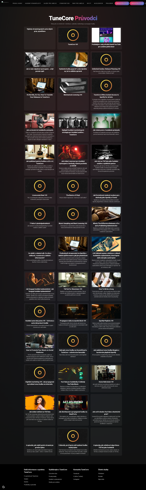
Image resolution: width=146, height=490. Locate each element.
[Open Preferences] (3, 487)
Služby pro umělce (50, 3)
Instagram (76, 479)
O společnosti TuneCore (31, 476)
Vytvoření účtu (53, 473)
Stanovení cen (65, 3)
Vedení (26, 479)
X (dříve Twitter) (78, 476)
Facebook (76, 473)
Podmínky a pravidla (30, 485)
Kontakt (100, 476)
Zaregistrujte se (122, 3)
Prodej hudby (17, 3)
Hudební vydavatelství (33, 3)
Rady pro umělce (78, 3)
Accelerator (98, 3)
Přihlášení (109, 3)
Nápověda (101, 479)
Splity (89, 3)
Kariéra (26, 482)
